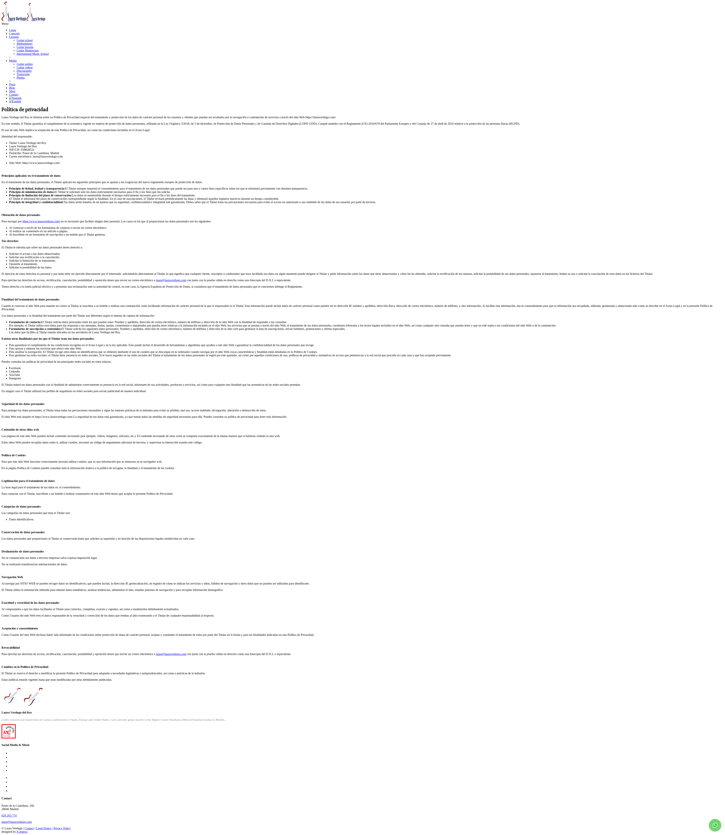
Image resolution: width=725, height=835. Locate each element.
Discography (24, 70)
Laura (12, 30)
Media (13, 60)
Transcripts (23, 74)
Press (12, 84)
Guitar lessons (25, 47)
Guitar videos (25, 67)
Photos (21, 77)
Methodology (25, 43)
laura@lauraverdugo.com (171, 280)
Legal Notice (43, 828)
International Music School (33, 53)
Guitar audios (25, 64)
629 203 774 (9, 815)
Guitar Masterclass (28, 50)
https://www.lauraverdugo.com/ (41, 221)
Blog (12, 87)
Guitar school (25, 40)
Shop (12, 91)
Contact (13, 94)
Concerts (14, 33)
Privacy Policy (62, 828)
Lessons (14, 36)
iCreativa (22, 831)
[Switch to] (15, 98)
